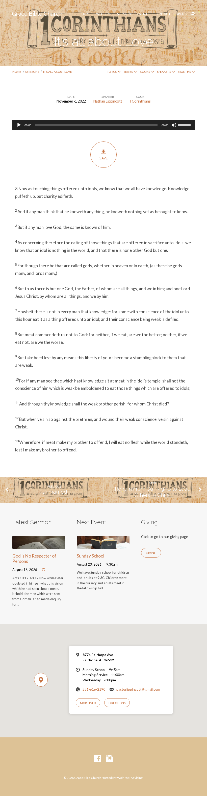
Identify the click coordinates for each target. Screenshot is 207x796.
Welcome (104, 14)
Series (128, 71)
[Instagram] (109, 758)
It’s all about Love (57, 71)
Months (184, 71)
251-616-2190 (94, 689)
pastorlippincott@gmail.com (138, 689)
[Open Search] (193, 14)
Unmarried (54, 492)
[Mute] (173, 125)
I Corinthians (140, 101)
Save (103, 158)
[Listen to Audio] (43, 569)
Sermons (125, 14)
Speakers (164, 71)
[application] (103, 125)
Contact (162, 14)
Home (16, 71)
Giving (181, 14)
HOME (86, 14)
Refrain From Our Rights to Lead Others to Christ (153, 492)
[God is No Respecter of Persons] (38, 545)
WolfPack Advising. (130, 778)
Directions (117, 703)
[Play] (18, 125)
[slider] (185, 124)
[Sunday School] (103, 545)
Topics (112, 71)
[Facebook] (97, 758)
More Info (88, 703)
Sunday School (90, 556)
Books (145, 71)
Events (143, 14)
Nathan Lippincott (107, 101)
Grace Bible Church (37, 14)
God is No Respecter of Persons (34, 558)
